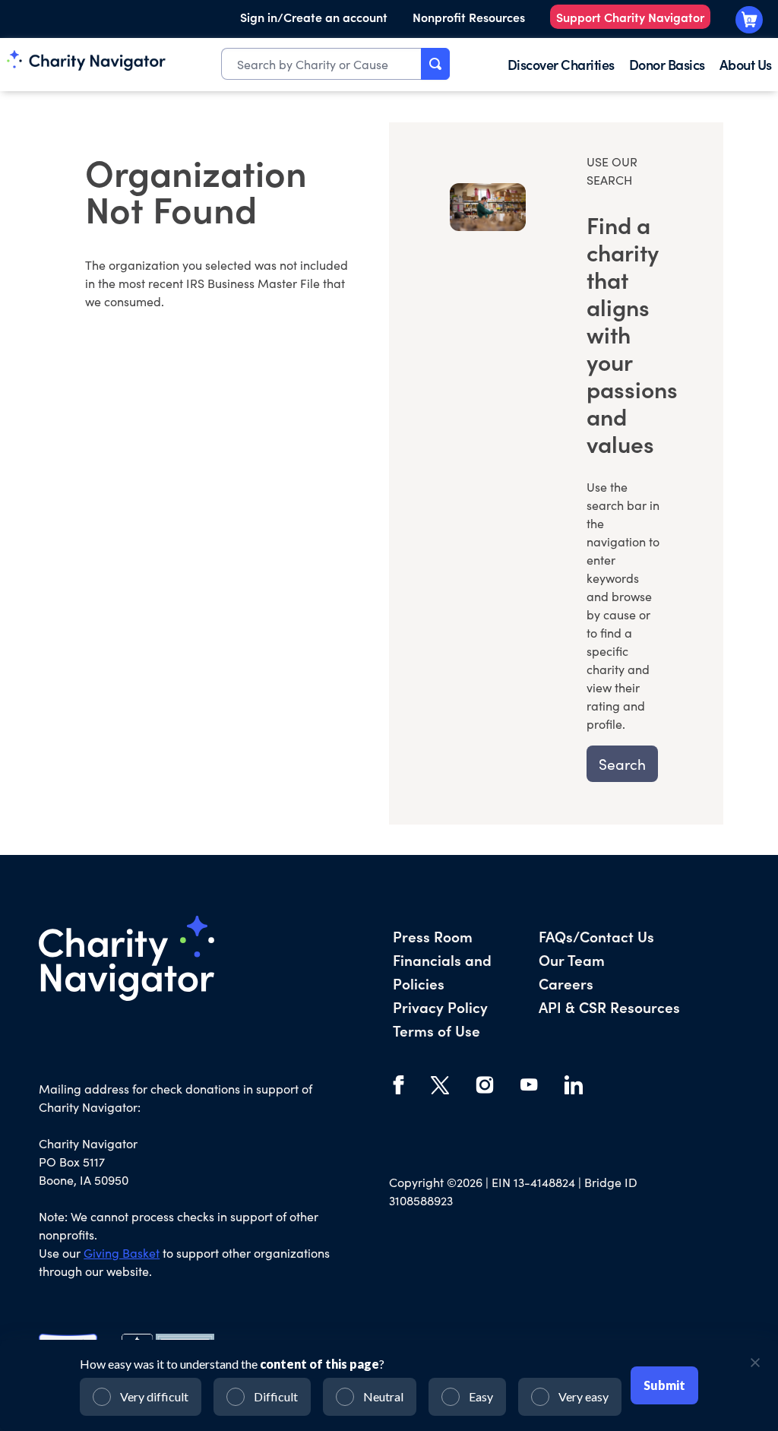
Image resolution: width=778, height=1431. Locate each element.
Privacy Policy (440, 1006)
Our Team (572, 959)
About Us (745, 64)
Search (622, 764)
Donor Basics (667, 64)
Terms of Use (436, 1030)
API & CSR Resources (609, 1006)
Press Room (433, 936)
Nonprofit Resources (469, 17)
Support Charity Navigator (630, 16)
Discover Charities (561, 64)
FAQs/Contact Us (596, 936)
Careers (566, 983)
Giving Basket (122, 1253)
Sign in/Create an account (313, 17)
